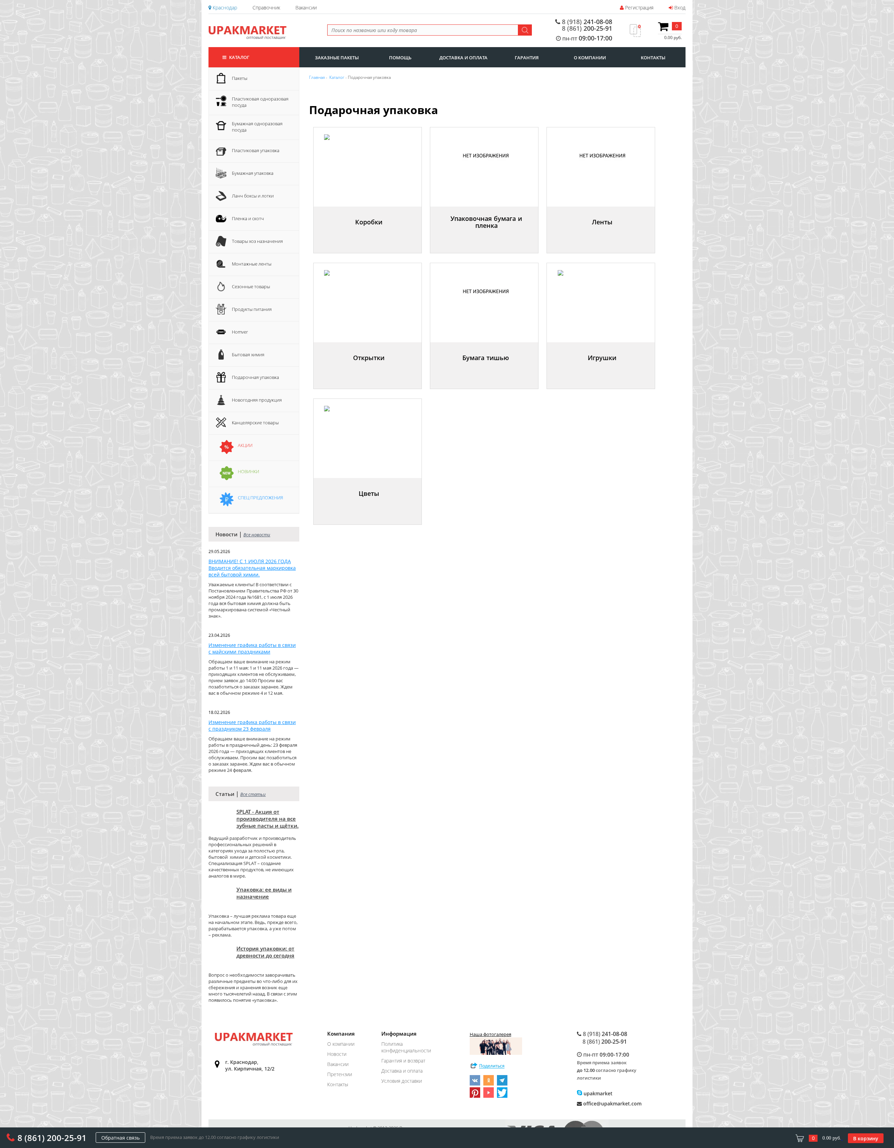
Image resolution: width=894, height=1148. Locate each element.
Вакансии (306, 7)
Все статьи (253, 794)
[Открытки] (369, 371)
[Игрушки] (603, 371)
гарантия (526, 57)
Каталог (238, 57)
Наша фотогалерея (490, 1034)
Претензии (339, 1074)
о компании (590, 57)
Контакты (337, 1084)
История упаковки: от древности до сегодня (265, 952)
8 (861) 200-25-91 (52, 1137)
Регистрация (638, 7)
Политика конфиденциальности (406, 1047)
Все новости (256, 534)
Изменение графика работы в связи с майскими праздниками (252, 648)
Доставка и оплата (402, 1070)
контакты (653, 57)
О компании (340, 1044)
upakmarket (597, 1093)
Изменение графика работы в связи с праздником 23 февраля (252, 725)
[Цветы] (370, 507)
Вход (679, 7)
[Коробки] (369, 235)
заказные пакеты (337, 57)
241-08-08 (587, 21)
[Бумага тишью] (486, 371)
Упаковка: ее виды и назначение (264, 893)
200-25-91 (587, 28)
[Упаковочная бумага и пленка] (487, 235)
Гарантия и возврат (403, 1060)
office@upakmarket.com (612, 1103)
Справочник (266, 7)
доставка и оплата (463, 57)
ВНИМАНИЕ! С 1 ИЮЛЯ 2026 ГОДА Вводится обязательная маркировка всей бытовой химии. (252, 568)
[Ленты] (603, 235)
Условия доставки (401, 1081)
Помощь (400, 57)
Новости (336, 1054)
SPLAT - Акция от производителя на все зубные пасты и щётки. (267, 818)
